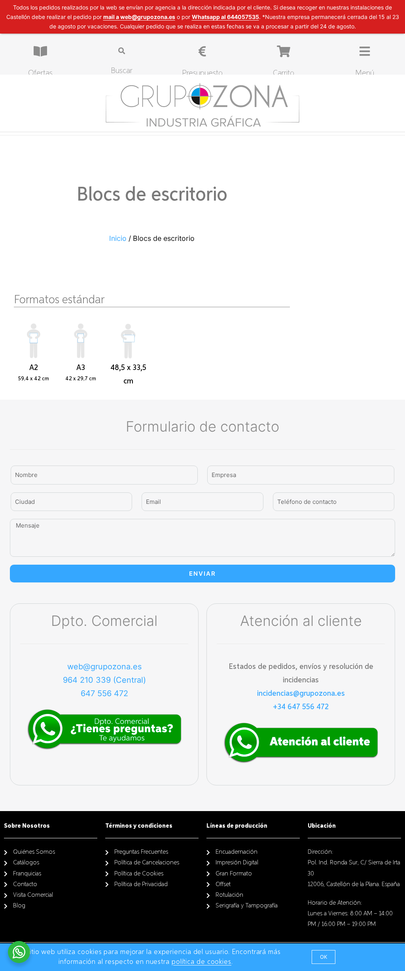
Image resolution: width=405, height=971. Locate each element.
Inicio (118, 238)
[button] (323, 957)
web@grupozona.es (104, 666)
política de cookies (201, 961)
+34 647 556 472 (301, 707)
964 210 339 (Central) (104, 680)
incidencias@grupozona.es (301, 693)
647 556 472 (104, 693)
